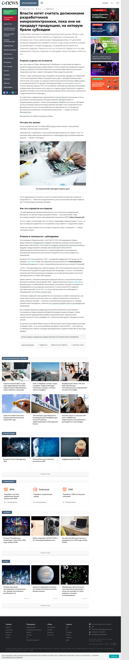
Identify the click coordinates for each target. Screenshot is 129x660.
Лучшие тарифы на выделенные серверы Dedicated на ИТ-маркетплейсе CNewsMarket (49, 337)
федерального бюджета (43, 243)
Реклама (50, 630)
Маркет (28, 632)
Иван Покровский (77, 217)
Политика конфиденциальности (102, 629)
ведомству (44, 310)
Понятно (114, 656)
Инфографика (8, 87)
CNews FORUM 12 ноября (8, 12)
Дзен (67, 640)
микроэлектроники (34, 67)
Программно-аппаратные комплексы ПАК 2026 (105, 57)
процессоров (46, 292)
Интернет (7, 75)
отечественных (38, 287)
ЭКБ (76, 81)
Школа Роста (8, 24)
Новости (8, 627)
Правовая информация (99, 634)
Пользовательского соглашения (12, 657)
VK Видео (69, 632)
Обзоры (8, 635)
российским (69, 86)
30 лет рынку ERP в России (9, 35)
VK (67, 630)
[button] (112, 3)
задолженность (30, 197)
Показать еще (45, 474)
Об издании (51, 627)
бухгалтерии (30, 202)
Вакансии (50, 632)
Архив (8, 637)
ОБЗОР (94, 38)
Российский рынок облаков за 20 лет (9, 29)
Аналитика (9, 630)
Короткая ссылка (78, 345)
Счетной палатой (60, 97)
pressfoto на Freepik (80, 184)
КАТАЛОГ (105, 3)
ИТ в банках (7, 62)
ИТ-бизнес (7, 79)
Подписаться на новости (59, 345)
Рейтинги (7, 83)
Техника (29, 635)
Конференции (31, 627)
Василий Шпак (75, 262)
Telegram (69, 637)
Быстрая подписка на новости (101, 624)
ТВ (27, 637)
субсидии (69, 76)
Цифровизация (8, 46)
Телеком (6, 70)
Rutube (68, 635)
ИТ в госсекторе (29, 3)
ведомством (63, 135)
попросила (77, 282)
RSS (93, 627)
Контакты (50, 635)
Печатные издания (32, 640)
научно (63, 88)
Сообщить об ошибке (98, 632)
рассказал (31, 262)
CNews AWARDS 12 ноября (8, 18)
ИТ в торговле (8, 66)
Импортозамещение (10, 50)
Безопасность (8, 54)
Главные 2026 (9, 40)
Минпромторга (25, 112)
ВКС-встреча (51, 126)
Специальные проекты (33, 630)
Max (67, 627)
